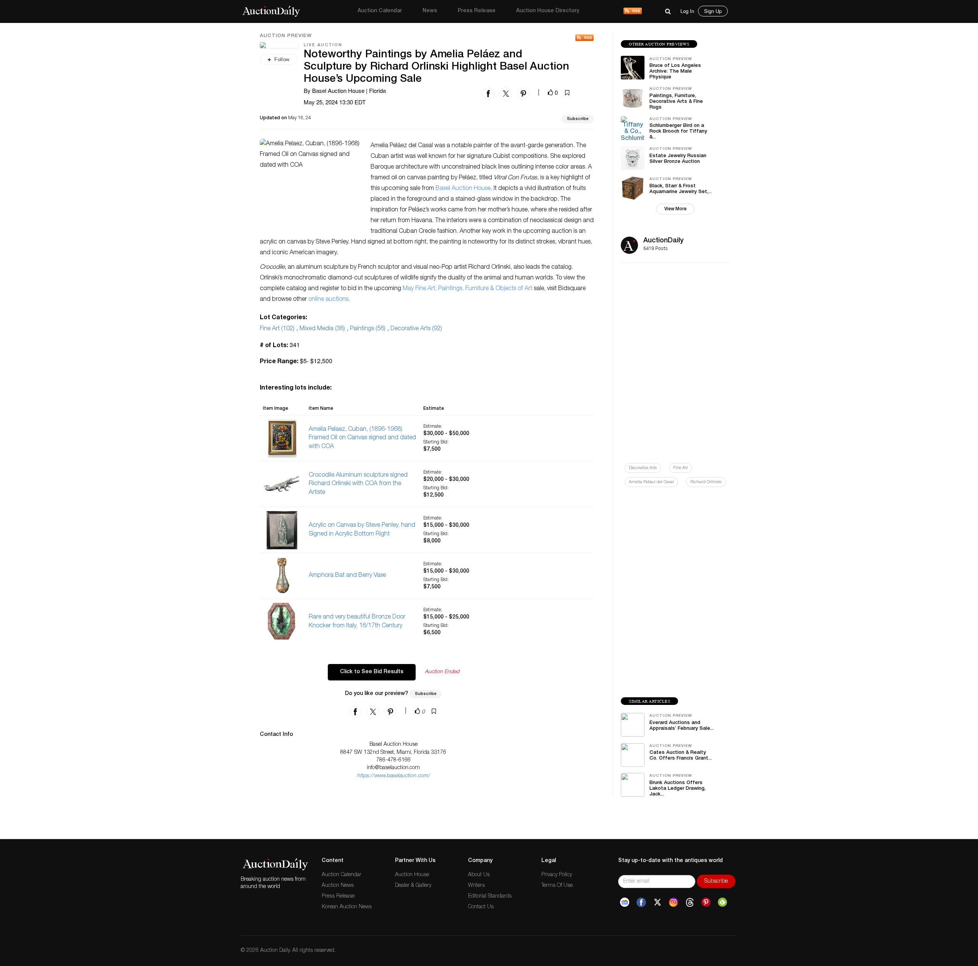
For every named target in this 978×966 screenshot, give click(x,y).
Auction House (412, 875)
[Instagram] (673, 902)
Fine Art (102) (277, 329)
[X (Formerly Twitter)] (657, 902)
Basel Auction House (463, 189)
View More (675, 209)
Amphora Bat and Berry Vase (347, 576)
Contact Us (481, 907)
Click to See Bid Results (371, 672)
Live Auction (323, 45)
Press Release (476, 11)
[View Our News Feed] (632, 11)
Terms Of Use (557, 885)
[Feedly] (722, 902)
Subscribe (577, 119)
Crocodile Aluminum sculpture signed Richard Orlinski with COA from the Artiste (358, 484)
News (430, 11)
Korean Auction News (347, 907)
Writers (476, 885)
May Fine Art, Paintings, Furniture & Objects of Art (467, 289)
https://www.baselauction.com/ (393, 776)
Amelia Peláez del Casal (651, 482)
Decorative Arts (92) (416, 329)
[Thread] (689, 902)
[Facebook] (641, 902)
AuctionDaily (663, 240)
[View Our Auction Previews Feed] (584, 37)
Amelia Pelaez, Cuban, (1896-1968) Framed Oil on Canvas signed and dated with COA (362, 438)
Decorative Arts (643, 468)
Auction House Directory (547, 11)
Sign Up (713, 11)
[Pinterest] (706, 902)
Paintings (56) (367, 329)
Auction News (338, 885)
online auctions (328, 300)
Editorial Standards (490, 896)
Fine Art (680, 468)
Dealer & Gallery (413, 885)
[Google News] (624, 902)
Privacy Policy (556, 875)
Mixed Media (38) (322, 329)
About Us (479, 875)
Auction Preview (286, 36)
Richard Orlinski (706, 482)
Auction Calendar (380, 11)
